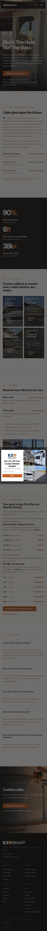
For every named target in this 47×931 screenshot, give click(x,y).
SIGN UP (12, 475)
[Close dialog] (44, 451)
